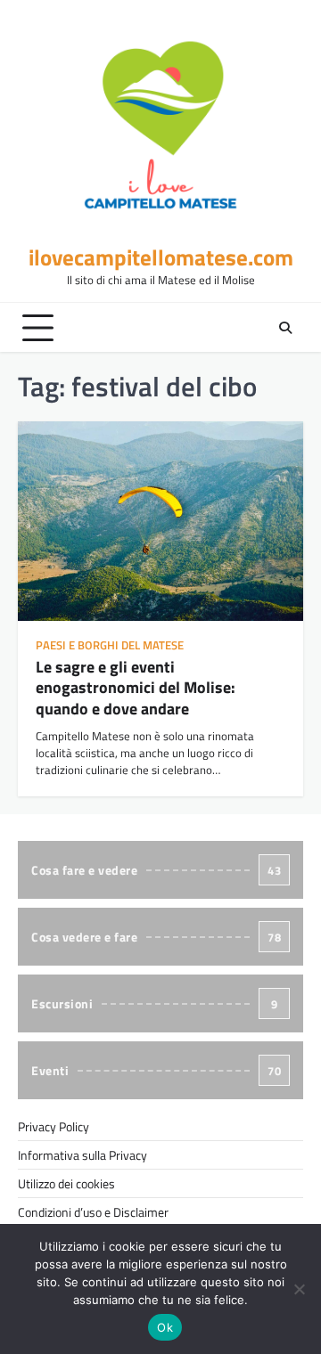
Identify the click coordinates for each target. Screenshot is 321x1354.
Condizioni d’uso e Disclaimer (93, 1212)
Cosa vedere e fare (156, 936)
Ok (165, 1327)
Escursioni (154, 1003)
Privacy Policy (53, 1126)
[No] (299, 1289)
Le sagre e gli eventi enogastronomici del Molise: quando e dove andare (135, 688)
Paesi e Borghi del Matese (110, 645)
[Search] (285, 327)
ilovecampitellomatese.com (161, 257)
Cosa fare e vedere (156, 870)
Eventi (156, 1070)
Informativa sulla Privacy (82, 1155)
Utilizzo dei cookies (66, 1183)
